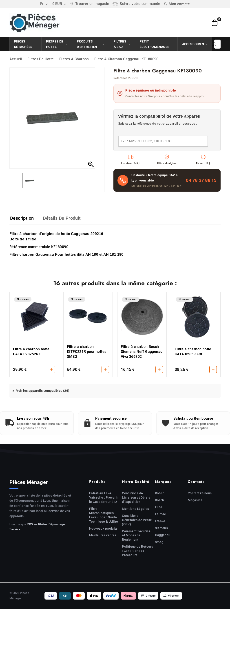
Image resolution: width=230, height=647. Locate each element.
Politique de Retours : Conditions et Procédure (137, 551)
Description (22, 218)
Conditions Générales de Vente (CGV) (137, 520)
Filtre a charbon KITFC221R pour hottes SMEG (86, 352)
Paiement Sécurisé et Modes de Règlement (136, 535)
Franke (160, 521)
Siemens (161, 528)
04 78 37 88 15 (201, 180)
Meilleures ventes (102, 535)
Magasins (195, 500)
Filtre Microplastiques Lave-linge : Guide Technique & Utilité (103, 515)
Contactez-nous (200, 493)
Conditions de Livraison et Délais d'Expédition (136, 497)
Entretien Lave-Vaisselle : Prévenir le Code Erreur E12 (104, 497)
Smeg (159, 542)
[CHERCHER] (213, 44)
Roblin (160, 493)
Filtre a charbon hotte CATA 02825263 (31, 351)
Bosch (159, 500)
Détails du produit (62, 218)
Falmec (160, 514)
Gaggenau (162, 535)
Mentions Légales (135, 508)
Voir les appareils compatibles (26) (42, 390)
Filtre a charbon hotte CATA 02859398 (193, 351)
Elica (158, 507)
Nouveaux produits (103, 528)
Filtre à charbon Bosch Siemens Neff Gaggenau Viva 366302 (141, 352)
